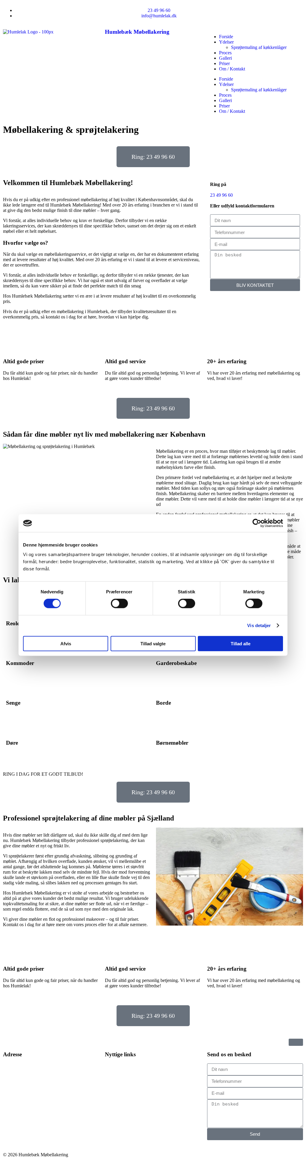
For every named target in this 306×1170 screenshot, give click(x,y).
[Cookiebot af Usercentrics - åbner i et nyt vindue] (257, 523)
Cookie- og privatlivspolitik (131, 1121)
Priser (224, 63)
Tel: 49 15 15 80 (18, 1096)
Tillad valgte (153, 643)
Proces (225, 52)
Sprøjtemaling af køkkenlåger (259, 47)
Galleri (225, 58)
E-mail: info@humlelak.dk (28, 1111)
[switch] (119, 603)
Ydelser (226, 41)
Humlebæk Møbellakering (137, 32)
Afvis (65, 643)
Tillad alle (240, 643)
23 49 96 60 (221, 195)
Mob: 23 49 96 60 (20, 1101)
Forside (226, 36)
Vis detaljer (259, 625)
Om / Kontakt (232, 68)
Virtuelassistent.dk (190, 1159)
